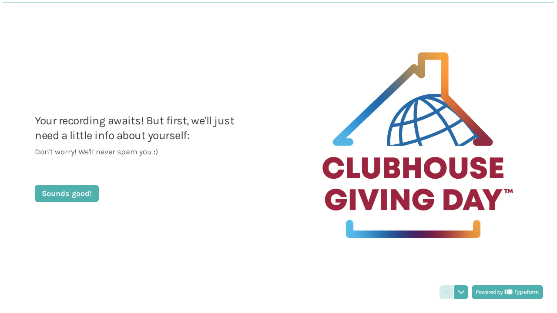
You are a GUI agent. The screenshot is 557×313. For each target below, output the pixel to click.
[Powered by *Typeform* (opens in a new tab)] (507, 292)
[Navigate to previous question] (446, 292)
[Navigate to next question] (461, 292)
